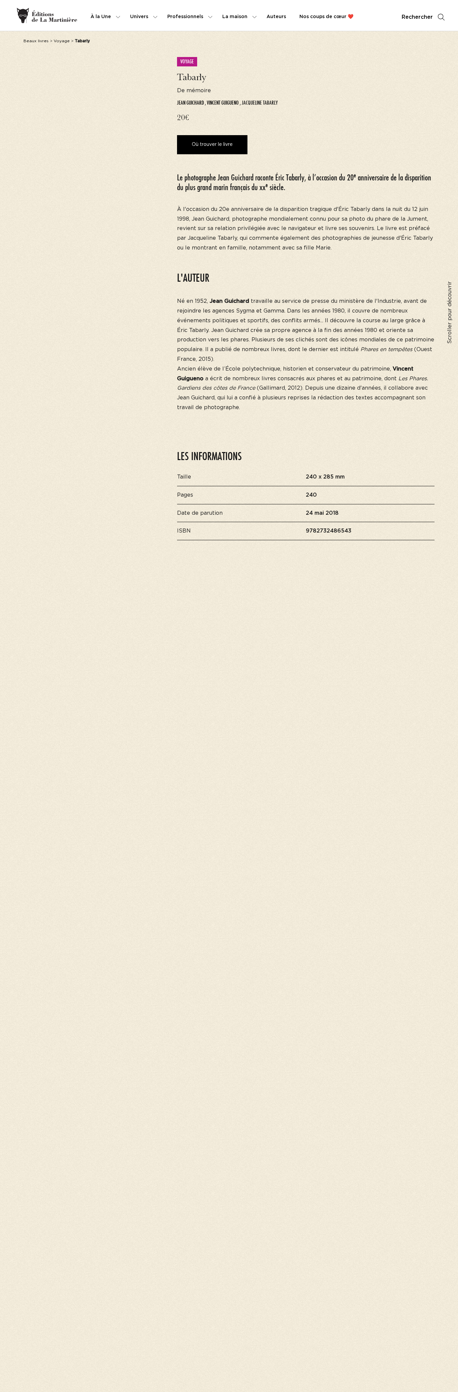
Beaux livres (36, 41)
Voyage (62, 41)
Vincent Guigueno (223, 102)
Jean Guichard (190, 102)
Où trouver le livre (212, 144)
